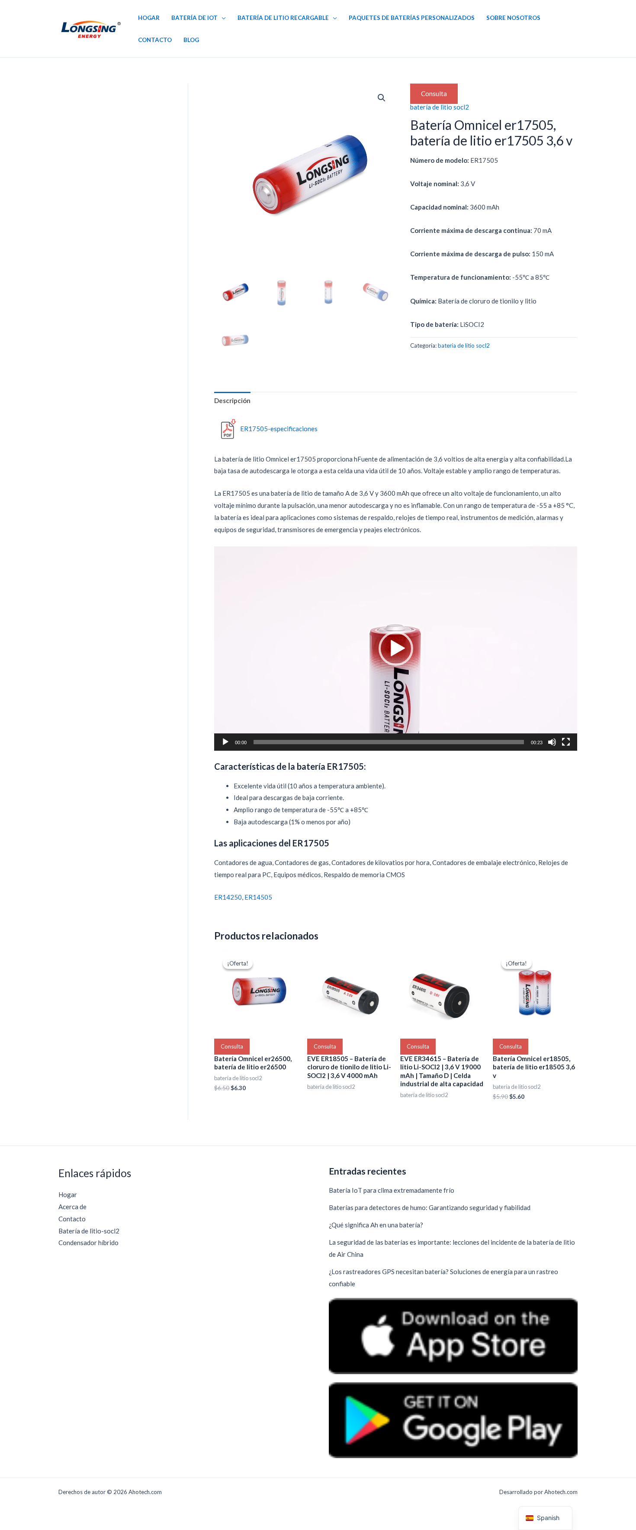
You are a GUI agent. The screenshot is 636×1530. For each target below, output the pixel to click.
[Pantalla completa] (566, 742)
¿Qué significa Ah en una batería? (376, 1225)
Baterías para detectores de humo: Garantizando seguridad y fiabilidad (429, 1207)
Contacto (155, 39)
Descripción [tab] (232, 400)
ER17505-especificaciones (279, 429)
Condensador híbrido (88, 1242)
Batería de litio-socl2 (88, 1231)
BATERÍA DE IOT (194, 17)
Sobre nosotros (513, 17)
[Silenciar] (552, 742)
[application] (395, 648)
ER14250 (228, 897)
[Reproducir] (225, 742)
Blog (191, 39)
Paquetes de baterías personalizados (412, 17)
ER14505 (258, 897)
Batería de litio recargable (283, 17)
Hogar (149, 17)
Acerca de (72, 1206)
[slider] (389, 742)
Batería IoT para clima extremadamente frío (391, 1190)
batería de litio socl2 (439, 107)
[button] (381, 98)
